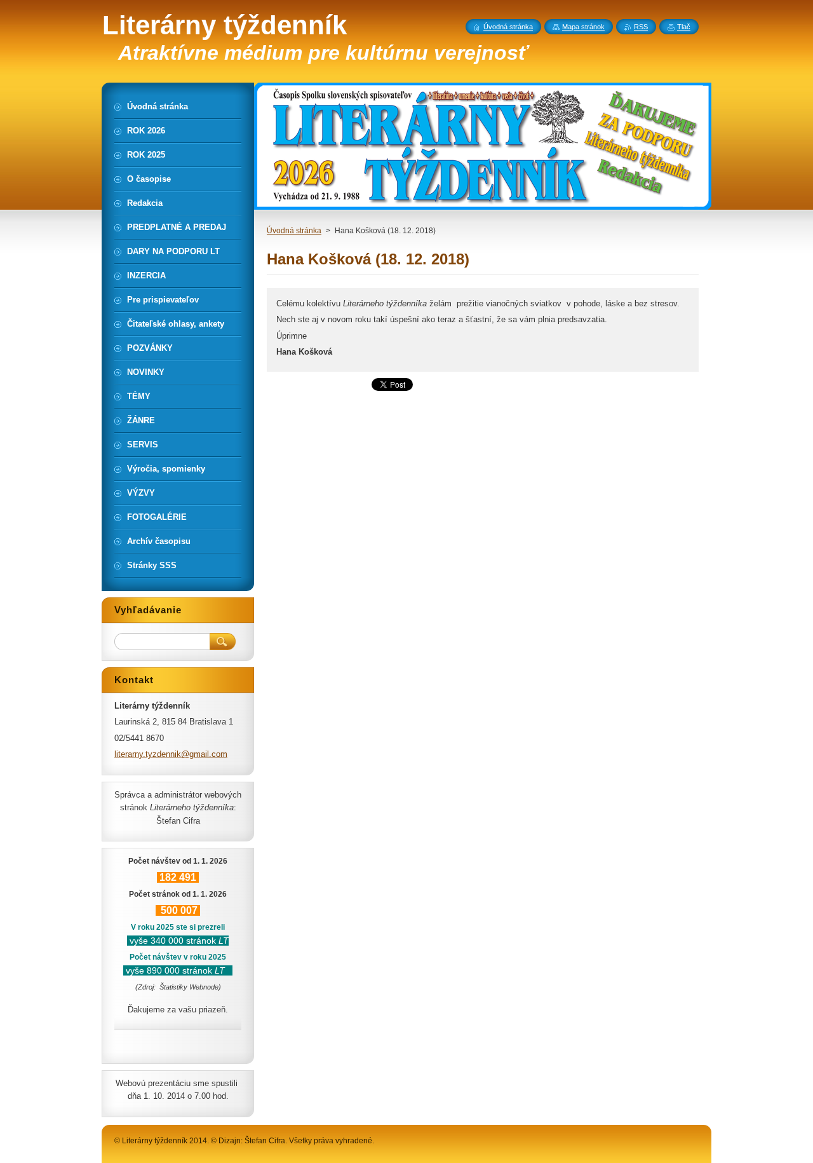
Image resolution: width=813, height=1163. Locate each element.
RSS (641, 27)
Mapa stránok (583, 27)
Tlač (683, 27)
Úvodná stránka (294, 231)
